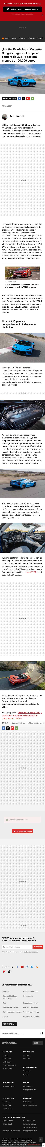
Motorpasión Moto (29, 1090)
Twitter (23, 98)
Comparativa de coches (12, 1012)
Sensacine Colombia (30, 1127)
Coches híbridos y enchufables (10, 997)
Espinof (25, 1074)
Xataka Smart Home (9, 1065)
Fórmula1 (6, 991)
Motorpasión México (30, 1131)
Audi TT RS (31, 572)
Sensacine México (29, 1124)
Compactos (28, 996)
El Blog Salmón (28, 1102)
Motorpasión (27, 1086)
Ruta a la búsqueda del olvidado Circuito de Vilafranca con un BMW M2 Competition (22, 286)
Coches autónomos (31, 1012)
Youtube (22, 967)
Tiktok (9, 971)
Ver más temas (9, 1024)
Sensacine (26, 1071)
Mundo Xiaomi (7, 1069)
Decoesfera (7, 1105)
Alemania (31, 38)
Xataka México (8, 1121)
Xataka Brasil (7, 1124)
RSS (37, 967)
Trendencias (7, 1102)
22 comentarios (10, 98)
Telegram (32, 967)
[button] (17, 116)
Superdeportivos (18, 723)
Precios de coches (30, 1007)
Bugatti (40, 38)
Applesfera (6, 1062)
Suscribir (38, 947)
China (14, 38)
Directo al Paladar (9, 1086)
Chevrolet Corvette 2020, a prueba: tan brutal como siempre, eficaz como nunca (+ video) (22, 715)
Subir (36, 1043)
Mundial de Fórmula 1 (32, 1016)
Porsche (22, 38)
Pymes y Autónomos (30, 1105)
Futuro (5, 1016)
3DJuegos (26, 1055)
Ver (24, 831)
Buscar (42, 1033)
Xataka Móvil (7, 1059)
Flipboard (28, 98)
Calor (6, 38)
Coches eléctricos (30, 991)
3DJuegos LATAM (29, 1121)
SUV (4, 1003)
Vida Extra (26, 1059)
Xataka (5, 1055)
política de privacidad (31, 952)
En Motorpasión (10, 282)
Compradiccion (8, 1108)
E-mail (32, 98)
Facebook (19, 98)
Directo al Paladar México (11, 1131)
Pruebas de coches (31, 1003)
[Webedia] (9, 1044)
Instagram (27, 967)
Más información (34, 1144)
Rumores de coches (11, 1007)
